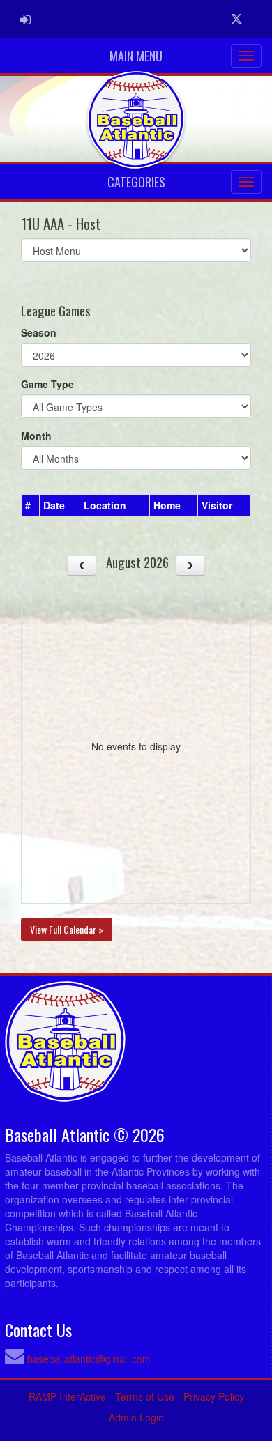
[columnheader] (31, 505)
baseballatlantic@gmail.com (89, 1359)
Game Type (47, 384)
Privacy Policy (213, 1396)
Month (36, 435)
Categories (136, 182)
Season (38, 332)
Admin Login (136, 1417)
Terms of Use (144, 1396)
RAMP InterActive (67, 1396)
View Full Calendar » (66, 929)
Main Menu (136, 56)
